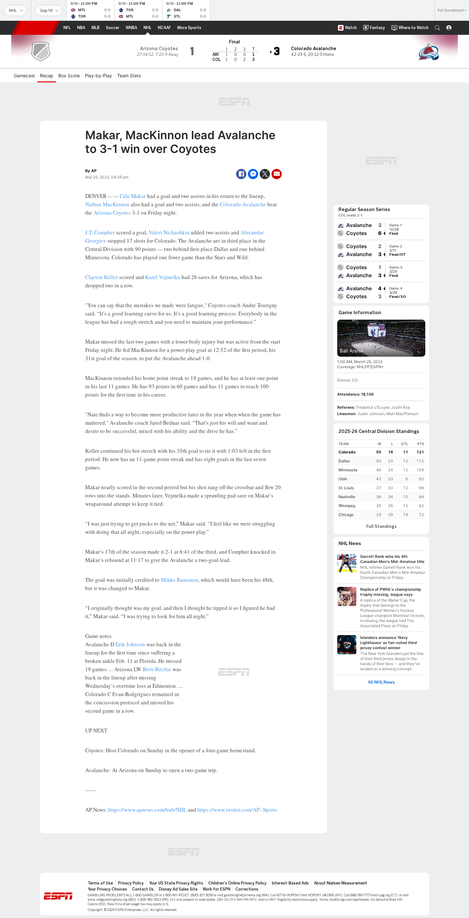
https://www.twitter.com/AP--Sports (237, 809)
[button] (437, 27)
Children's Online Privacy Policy (237, 883)
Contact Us (143, 889)
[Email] (277, 174)
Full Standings (381, 526)
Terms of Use (100, 883)
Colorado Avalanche (243, 204)
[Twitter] (265, 174)
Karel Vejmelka (162, 277)
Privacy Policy (131, 883)
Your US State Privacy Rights (176, 883)
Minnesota (348, 469)
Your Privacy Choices (107, 889)
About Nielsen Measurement (340, 883)
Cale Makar (133, 196)
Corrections (246, 889)
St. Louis (346, 487)
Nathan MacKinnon (107, 204)
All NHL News (381, 682)
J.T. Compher (100, 232)
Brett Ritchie (157, 669)
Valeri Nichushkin (169, 232)
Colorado (347, 452)
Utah (343, 478)
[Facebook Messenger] (253, 174)
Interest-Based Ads (290, 883)
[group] (381, 229)
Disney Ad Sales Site (178, 889)
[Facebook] (241, 174)
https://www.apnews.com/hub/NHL (147, 809)
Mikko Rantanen (179, 579)
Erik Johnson (130, 644)
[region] (381, 479)
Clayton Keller (101, 277)
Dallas (344, 461)
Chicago (346, 514)
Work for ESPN (216, 889)
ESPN (36, 28)
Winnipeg (347, 505)
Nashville (347, 496)
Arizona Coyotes (112, 212)
